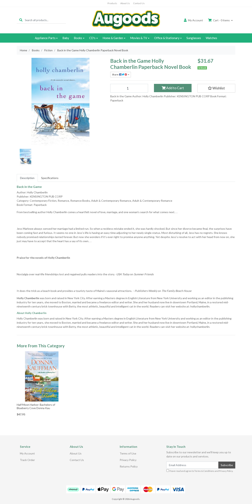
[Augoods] (126, 20)
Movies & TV (138, 38)
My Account (27, 453)
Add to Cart (175, 88)
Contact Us (139, 3)
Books (78, 38)
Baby (65, 38)
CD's (92, 38)
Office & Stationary (167, 38)
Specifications (49, 178)
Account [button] (195, 20)
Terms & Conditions (204, 471)
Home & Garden (113, 38)
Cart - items (221, 20)
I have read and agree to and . (201, 471)
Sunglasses (193, 38)
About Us (125, 3)
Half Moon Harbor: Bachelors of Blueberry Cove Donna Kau (36, 406)
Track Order (27, 460)
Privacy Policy (128, 460)
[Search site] (21, 20)
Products (112, 3)
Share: (115, 74)
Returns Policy (129, 466)
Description (27, 178)
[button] (216, 88)
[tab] (27, 178)
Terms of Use (128, 453)
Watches (211, 38)
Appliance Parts (45, 38)
